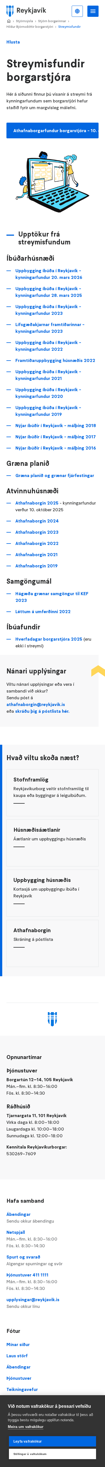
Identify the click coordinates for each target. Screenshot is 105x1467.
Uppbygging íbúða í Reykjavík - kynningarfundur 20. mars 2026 (48, 274)
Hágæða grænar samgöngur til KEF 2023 (51, 597)
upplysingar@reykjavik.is (32, 1303)
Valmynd (93, 11)
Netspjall (31, 1238)
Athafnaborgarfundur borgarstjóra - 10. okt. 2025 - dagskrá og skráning (56, 130)
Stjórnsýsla (24, 21)
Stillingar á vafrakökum (30, 1453)
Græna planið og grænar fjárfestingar (54, 475)
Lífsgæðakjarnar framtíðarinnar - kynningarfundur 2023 (50, 328)
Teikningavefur (22, 1389)
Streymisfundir (69, 26)
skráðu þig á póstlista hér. (42, 711)
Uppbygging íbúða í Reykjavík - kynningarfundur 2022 (48, 346)
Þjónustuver (18, 1378)
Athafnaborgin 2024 (37, 521)
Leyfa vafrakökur (27, 1441)
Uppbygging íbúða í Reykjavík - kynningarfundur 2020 (48, 393)
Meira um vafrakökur (25, 1427)
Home (8, 21)
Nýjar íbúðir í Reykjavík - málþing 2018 (55, 425)
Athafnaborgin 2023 (37, 532)
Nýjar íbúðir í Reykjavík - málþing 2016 (55, 448)
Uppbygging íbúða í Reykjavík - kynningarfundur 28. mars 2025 (49, 292)
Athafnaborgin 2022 (37, 543)
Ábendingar (30, 1217)
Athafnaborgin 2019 (36, 566)
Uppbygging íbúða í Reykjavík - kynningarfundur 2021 (48, 375)
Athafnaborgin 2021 (36, 554)
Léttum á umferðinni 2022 (43, 611)
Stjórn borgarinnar (52, 21)
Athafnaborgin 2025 (37, 503)
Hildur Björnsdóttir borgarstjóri (29, 26)
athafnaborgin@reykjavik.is (35, 704)
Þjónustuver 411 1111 (31, 1281)
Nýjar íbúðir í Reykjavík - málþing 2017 (55, 436)
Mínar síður (18, 1344)
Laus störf (17, 1355)
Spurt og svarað (34, 1260)
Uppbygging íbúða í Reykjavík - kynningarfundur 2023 (48, 310)
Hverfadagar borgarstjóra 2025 (48, 639)
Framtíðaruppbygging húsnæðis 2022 (55, 360)
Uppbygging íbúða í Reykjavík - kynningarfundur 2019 (48, 411)
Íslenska (77, 11)
